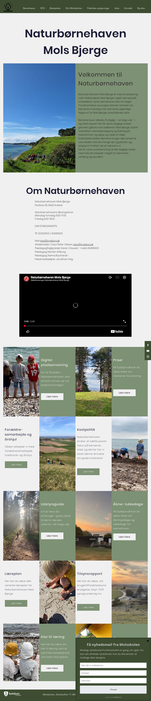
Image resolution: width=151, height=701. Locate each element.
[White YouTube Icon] (148, 350)
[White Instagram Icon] (148, 356)
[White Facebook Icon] (148, 345)
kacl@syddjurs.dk (50, 240)
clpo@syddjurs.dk (83, 244)
